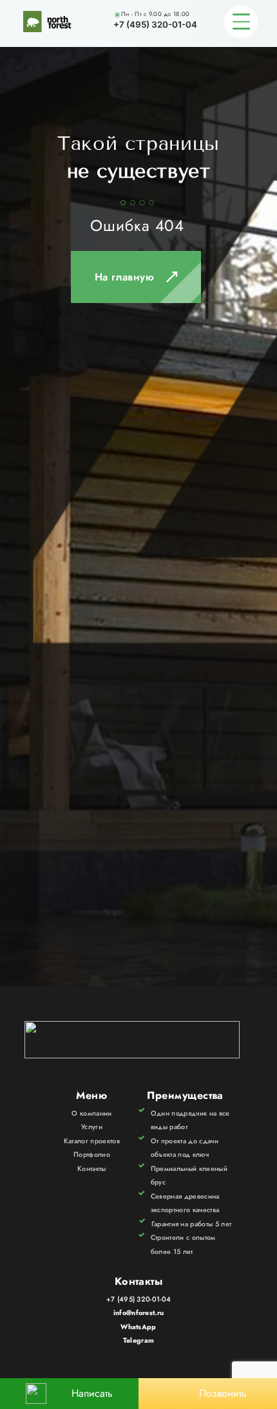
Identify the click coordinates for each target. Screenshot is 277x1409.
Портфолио (91, 1154)
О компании (91, 1113)
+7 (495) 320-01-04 (155, 24)
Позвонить (223, 1393)
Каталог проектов (92, 1141)
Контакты (91, 1168)
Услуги (91, 1126)
